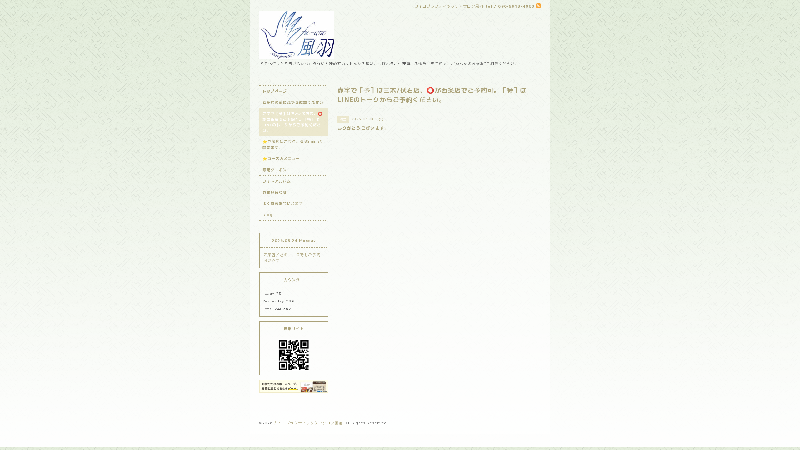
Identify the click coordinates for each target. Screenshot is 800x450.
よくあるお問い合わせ (282, 203)
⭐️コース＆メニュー (281, 158)
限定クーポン (274, 169)
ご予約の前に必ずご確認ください (292, 102)
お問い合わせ (274, 192)
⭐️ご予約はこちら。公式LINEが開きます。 (292, 144)
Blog (267, 215)
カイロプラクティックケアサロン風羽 (308, 423)
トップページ (274, 91)
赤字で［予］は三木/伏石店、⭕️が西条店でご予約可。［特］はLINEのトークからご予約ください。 (292, 122)
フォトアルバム (276, 181)
